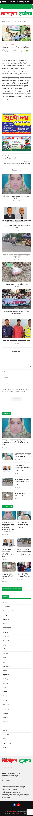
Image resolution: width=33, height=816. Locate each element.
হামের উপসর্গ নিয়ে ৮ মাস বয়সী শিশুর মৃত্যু (24, 575)
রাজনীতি (5, 717)
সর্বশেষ (5, 730)
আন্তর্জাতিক (6, 636)
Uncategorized (8, 611)
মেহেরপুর (12, 44)
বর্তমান (7, 734)
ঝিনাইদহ (5, 679)
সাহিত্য (5, 739)
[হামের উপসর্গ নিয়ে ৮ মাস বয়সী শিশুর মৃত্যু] (24, 567)
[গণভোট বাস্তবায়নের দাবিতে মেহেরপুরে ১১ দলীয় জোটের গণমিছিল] (16, 299)
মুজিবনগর (6, 709)
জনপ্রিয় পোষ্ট (6, 666)
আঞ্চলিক (5, 632)
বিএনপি (5, 696)
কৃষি (2, 44)
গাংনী (7, 44)
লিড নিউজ (6, 722)
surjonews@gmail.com (14, 792)
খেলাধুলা (5, 654)
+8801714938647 (13, 789)
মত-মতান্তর (6, 705)
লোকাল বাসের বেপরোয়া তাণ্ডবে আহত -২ (23, 455)
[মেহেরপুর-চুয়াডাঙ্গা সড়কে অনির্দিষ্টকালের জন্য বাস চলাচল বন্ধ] (16, 242)
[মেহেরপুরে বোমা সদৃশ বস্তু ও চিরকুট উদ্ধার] (16, 272)
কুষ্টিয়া (4, 645)
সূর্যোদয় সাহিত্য (7, 743)
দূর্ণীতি (5, 688)
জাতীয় (5, 671)
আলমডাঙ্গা (6, 641)
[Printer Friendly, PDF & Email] (28, 50)
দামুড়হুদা (5, 683)
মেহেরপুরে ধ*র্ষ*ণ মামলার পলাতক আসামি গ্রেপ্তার (16, 341)
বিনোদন (5, 700)
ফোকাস (5, 692)
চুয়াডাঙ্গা (5, 662)
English (5, 602)
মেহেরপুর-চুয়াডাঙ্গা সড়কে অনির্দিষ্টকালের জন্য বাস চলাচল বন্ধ (23, 481)
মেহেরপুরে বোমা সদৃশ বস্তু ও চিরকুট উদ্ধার (16, 284)
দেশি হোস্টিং (16, 813)
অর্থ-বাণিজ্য (6, 619)
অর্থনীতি (5, 624)
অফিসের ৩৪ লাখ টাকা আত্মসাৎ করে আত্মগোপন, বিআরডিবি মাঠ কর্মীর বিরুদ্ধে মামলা (15, 442)
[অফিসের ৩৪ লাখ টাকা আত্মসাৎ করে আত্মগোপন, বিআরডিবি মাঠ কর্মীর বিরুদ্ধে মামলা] (16, 184)
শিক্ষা (4, 726)
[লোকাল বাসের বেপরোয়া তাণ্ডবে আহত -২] (7, 456)
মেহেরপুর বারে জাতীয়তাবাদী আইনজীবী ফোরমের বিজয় (22, 468)
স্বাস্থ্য (4, 747)
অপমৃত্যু (5, 615)
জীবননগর (6, 675)
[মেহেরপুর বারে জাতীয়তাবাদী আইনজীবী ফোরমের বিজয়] (16, 213)
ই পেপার (7, 607)
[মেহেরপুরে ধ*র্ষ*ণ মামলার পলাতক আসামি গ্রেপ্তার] (16, 328)
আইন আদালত (7, 628)
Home (3, 21)
